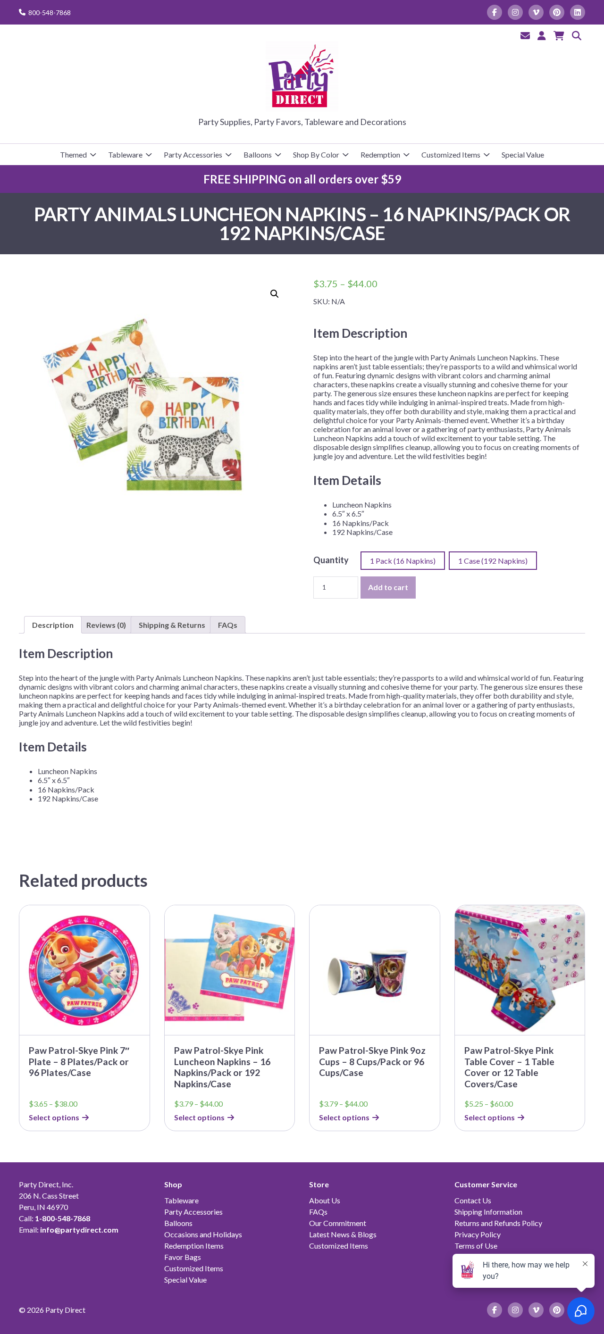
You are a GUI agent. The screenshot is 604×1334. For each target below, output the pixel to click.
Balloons (257, 154)
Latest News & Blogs (343, 1234)
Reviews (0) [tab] (106, 624)
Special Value (523, 154)
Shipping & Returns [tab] (172, 624)
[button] (274, 293)
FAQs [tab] (227, 624)
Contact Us (472, 1200)
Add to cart (388, 587)
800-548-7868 (49, 12)
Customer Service (485, 1184)
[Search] (576, 35)
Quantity (331, 560)
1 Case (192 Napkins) (493, 560)
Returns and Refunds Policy (498, 1222)
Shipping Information (488, 1211)
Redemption (380, 154)
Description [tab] (53, 624)
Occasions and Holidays (203, 1234)
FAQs (318, 1211)
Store (319, 1184)
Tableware (125, 154)
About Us (324, 1200)
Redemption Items (194, 1245)
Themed (73, 154)
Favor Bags (182, 1256)
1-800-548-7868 (62, 1218)
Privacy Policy (477, 1234)
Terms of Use (475, 1245)
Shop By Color (316, 154)
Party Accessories (193, 154)
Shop (173, 1184)
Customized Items (450, 154)
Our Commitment (337, 1222)
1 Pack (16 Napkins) (403, 560)
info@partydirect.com (79, 1229)
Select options (54, 1117)
